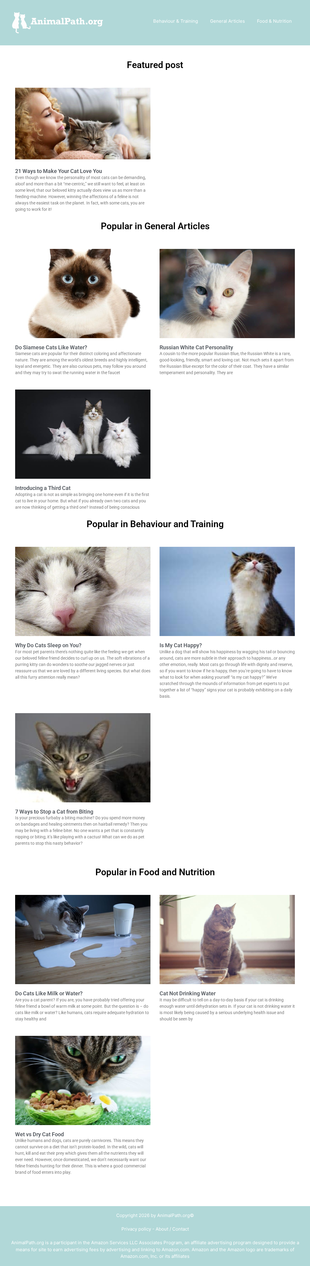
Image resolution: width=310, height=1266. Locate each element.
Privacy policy (136, 1229)
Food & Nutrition (274, 21)
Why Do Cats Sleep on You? (48, 645)
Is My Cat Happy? (181, 645)
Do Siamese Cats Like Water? (51, 347)
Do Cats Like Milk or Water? (49, 993)
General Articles (227, 21)
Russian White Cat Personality (196, 347)
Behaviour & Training (175, 21)
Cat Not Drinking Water (188, 993)
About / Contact (172, 1229)
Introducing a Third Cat (43, 488)
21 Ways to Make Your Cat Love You (58, 171)
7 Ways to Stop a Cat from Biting (54, 811)
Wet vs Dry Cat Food (39, 1134)
